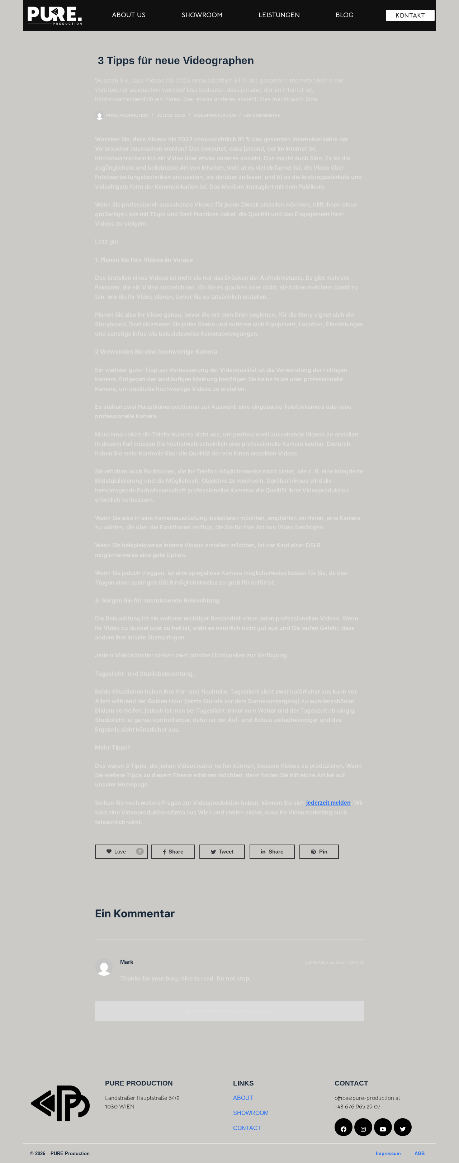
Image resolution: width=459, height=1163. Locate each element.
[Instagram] (363, 1127)
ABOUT (243, 1098)
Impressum (388, 1153)
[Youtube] (383, 1127)
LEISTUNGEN (279, 15)
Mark (126, 962)
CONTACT (247, 1128)
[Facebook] (343, 1127)
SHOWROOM (202, 15)
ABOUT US (129, 15)
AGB (420, 1153)
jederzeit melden (328, 803)
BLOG (345, 15)
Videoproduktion (215, 115)
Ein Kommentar (262, 115)
